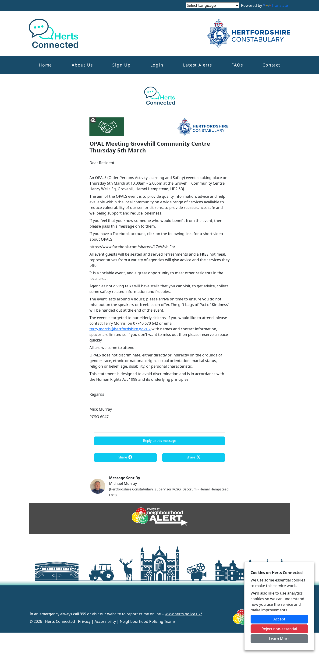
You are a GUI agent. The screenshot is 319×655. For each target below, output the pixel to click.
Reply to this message (159, 441)
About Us (82, 65)
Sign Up (121, 65)
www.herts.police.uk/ (183, 613)
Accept (279, 619)
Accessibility (105, 621)
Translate (280, 5)
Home (45, 65)
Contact (271, 65)
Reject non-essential (279, 628)
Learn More (279, 638)
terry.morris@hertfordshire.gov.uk (120, 328)
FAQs (237, 65)
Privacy (84, 621)
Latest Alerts (197, 65)
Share (123, 457)
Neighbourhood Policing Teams (148, 621)
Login (156, 65)
